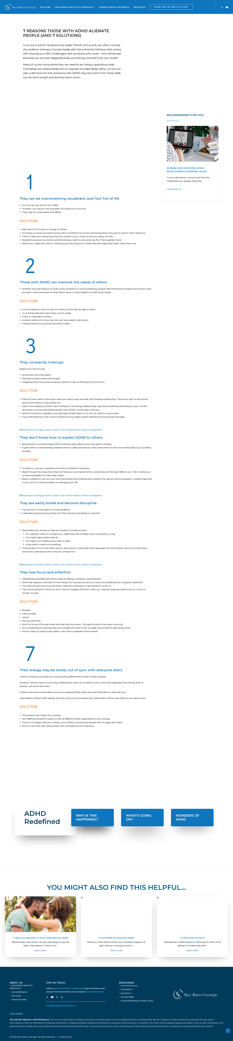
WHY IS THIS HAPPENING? (87, 817)
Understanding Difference (114, 7)
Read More (41, 951)
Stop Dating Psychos (192, 938)
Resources (140, 7)
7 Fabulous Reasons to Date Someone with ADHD (40, 938)
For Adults (126, 993)
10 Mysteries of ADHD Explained (116, 938)
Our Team (16, 996)
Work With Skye (19, 1000)
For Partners (127, 997)
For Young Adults (129, 986)
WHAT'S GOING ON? (139, 817)
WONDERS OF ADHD (187, 817)
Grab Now (172, 189)
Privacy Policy (65, 1037)
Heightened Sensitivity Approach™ (75, 7)
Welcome (45, 7)
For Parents (127, 990)
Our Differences (19, 992)
